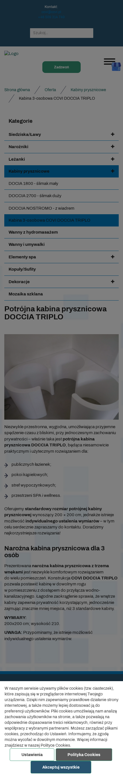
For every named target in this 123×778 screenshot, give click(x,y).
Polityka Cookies (84, 755)
